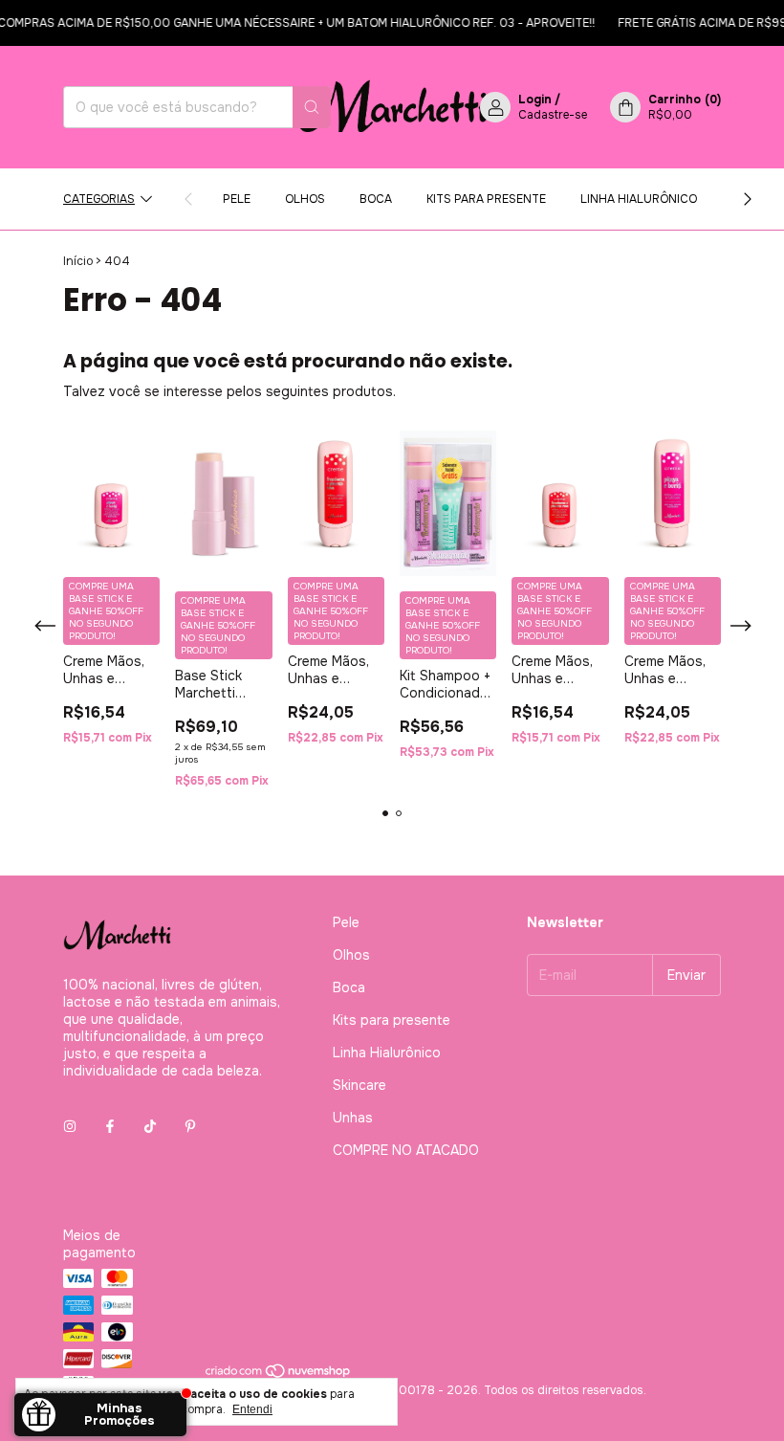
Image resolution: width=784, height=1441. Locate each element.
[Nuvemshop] (279, 1375)
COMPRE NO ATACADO (406, 1150)
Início (78, 261)
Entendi (252, 1409)
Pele (236, 199)
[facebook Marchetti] (110, 1126)
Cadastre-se (552, 114)
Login (535, 99)
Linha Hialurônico (638, 199)
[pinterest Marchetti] (190, 1126)
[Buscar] (312, 107)
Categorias (99, 199)
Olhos (305, 199)
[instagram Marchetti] (69, 1126)
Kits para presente (486, 199)
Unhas (353, 1117)
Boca (375, 199)
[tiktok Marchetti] (150, 1126)
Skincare (359, 1085)
